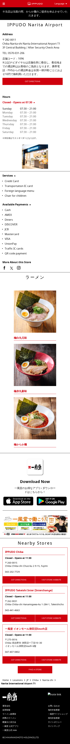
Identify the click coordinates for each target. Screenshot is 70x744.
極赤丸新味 (20, 391)
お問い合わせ (54, 705)
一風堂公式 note (9, 730)
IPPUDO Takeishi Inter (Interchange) (29, 590)
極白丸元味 (20, 338)
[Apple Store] (18, 501)
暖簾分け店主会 (9, 722)
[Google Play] (52, 501)
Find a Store (35, 670)
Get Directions (32, 81)
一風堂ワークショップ (58, 714)
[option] (35, 362)
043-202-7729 (12, 572)
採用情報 (6, 709)
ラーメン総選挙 (9, 714)
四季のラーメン (9, 718)
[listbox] (35, 362)
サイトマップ (54, 726)
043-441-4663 (12, 610)
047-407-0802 (12, 652)
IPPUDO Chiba (14, 552)
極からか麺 (20, 444)
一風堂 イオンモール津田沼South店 (26, 629)
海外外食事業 (54, 709)
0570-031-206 (16, 53)
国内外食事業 (54, 718)
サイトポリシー (55, 722)
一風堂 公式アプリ (10, 726)
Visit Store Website (51, 580)
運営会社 (6, 705)
